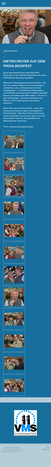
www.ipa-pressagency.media (21, 126)
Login (48, 447)
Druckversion (8, 447)
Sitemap (16, 447)
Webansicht (46, 449)
